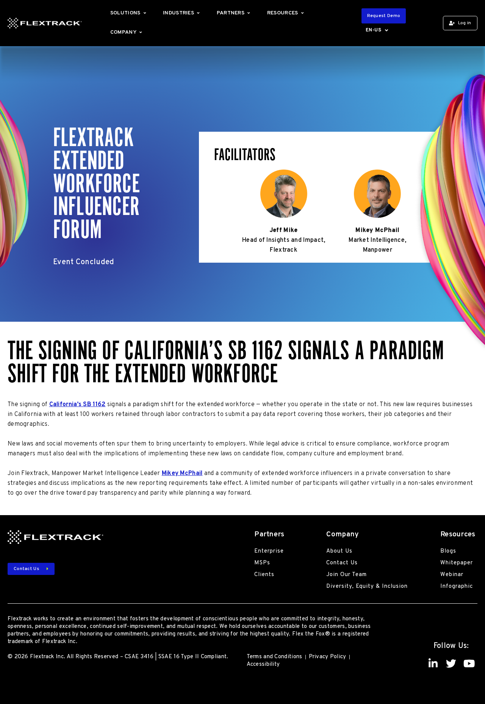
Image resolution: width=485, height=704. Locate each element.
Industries (178, 13)
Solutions (125, 13)
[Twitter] (451, 663)
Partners (230, 13)
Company (123, 32)
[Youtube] (469, 663)
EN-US (374, 30)
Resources (282, 13)
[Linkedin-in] (433, 663)
